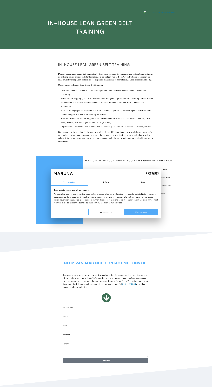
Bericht (66, 344)
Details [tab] (106, 182)
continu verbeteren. (109, 284)
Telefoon (66, 335)
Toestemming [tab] (69, 182)
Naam (65, 316)
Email (65, 325)
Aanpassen (104, 212)
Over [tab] (143, 182)
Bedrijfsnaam (68, 307)
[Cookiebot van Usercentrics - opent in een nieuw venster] (148, 173)
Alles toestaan (141, 212)
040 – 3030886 (129, 284)
